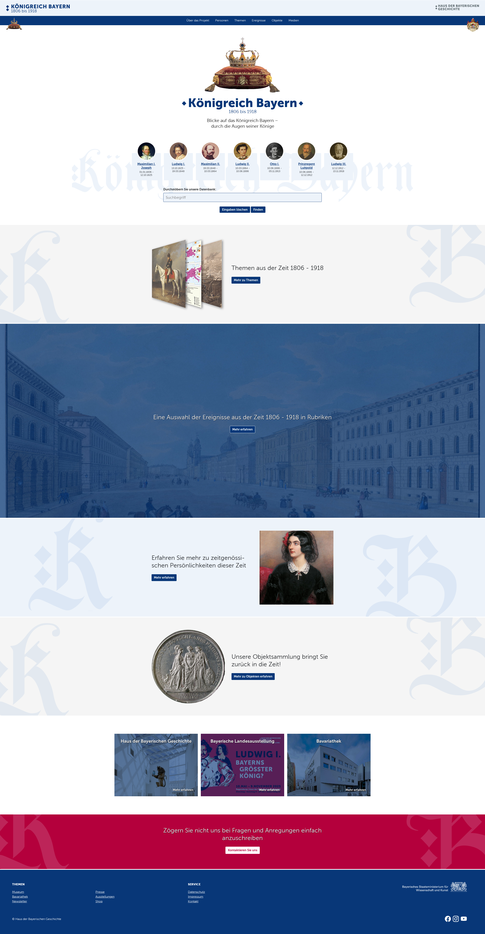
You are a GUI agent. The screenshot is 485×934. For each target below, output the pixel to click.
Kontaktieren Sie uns (242, 850)
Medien (294, 20)
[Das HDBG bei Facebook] (448, 919)
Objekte (277, 20)
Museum (18, 891)
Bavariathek (20, 896)
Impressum (195, 896)
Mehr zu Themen (246, 280)
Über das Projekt (197, 20)
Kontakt (193, 901)
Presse (100, 891)
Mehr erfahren (242, 429)
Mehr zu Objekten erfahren (253, 676)
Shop (98, 901)
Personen (221, 20)
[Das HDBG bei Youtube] (464, 919)
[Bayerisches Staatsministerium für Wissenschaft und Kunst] (428, 890)
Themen (240, 20)
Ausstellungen (104, 896)
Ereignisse (259, 20)
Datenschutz (196, 891)
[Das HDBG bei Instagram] (456, 919)
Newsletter (19, 901)
